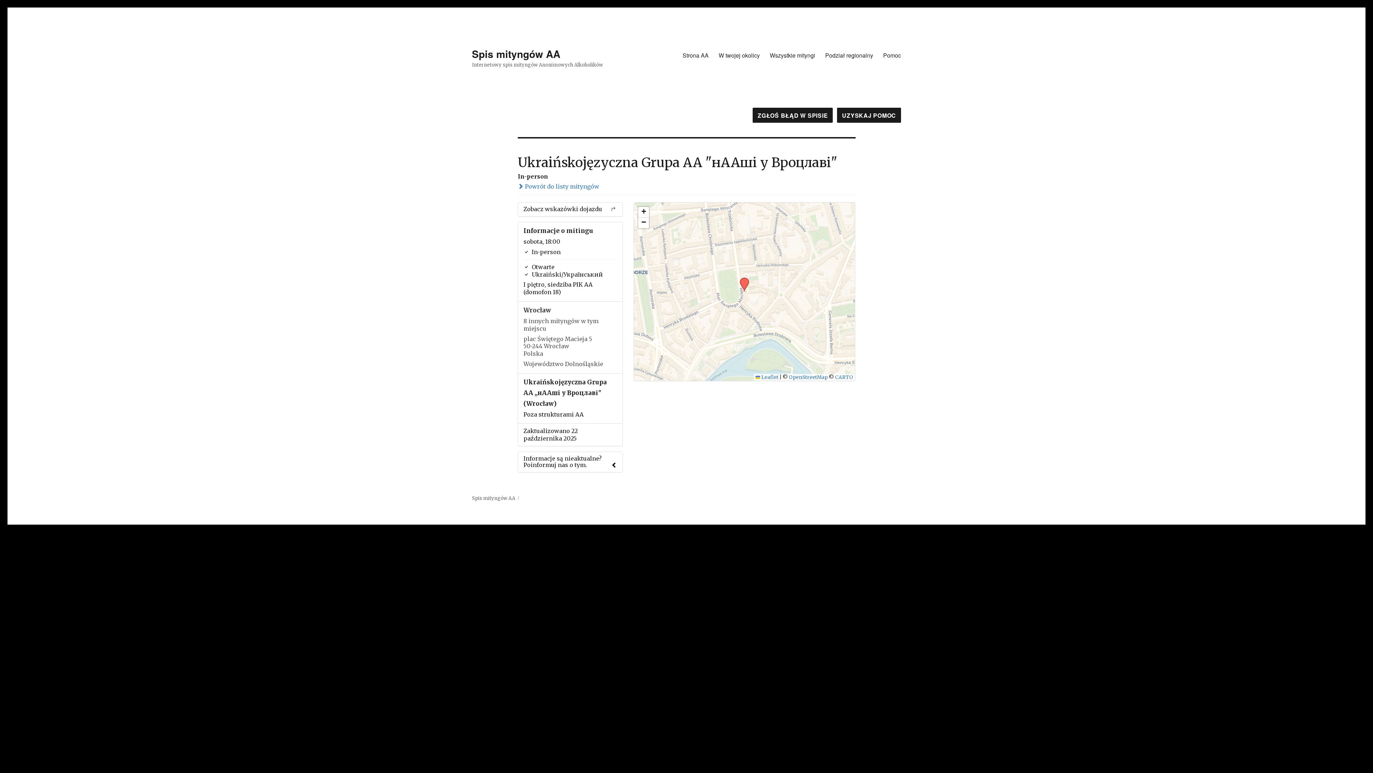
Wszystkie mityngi (792, 55)
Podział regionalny (849, 55)
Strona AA (696, 55)
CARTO (844, 377)
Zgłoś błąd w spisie (793, 115)
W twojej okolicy (739, 55)
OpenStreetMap (808, 377)
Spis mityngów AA (516, 54)
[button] (742, 280)
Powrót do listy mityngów (561, 186)
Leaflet (769, 377)
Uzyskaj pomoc (869, 115)
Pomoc (892, 55)
